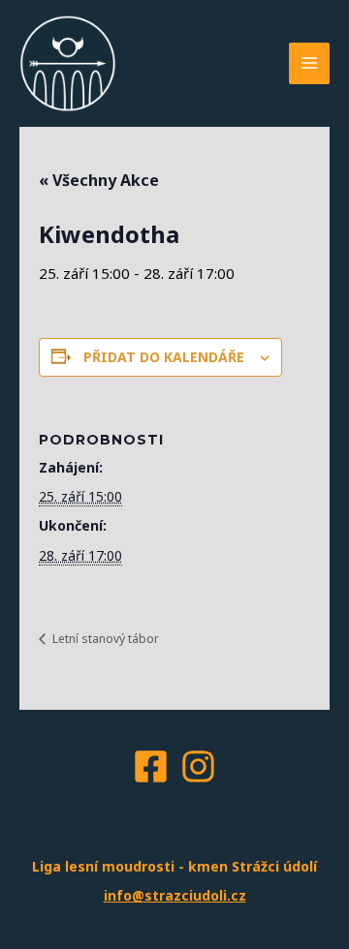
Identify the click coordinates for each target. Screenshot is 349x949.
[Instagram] (198, 766)
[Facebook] (151, 766)
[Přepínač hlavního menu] (310, 63)
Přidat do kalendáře (163, 357)
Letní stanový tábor (104, 638)
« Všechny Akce (99, 180)
